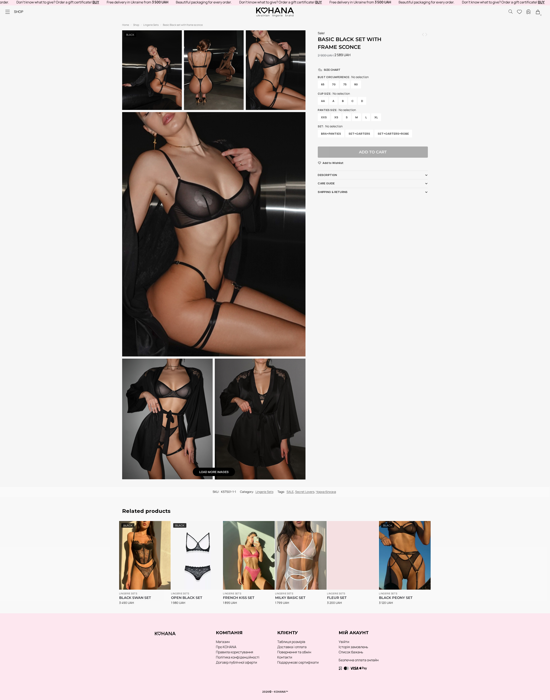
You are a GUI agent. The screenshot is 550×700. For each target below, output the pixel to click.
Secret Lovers (304, 492)
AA (323, 101)
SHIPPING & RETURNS (332, 192)
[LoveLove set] (423, 34)
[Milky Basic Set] (301, 555)
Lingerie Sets (151, 25)
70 (334, 84)
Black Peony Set (396, 598)
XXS (324, 117)
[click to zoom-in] (214, 234)
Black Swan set (135, 598)
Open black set (186, 598)
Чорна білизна (326, 492)
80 (356, 84)
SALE (290, 492)
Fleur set (337, 598)
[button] (333, 163)
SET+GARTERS (359, 134)
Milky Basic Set (290, 598)
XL (376, 117)
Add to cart (373, 152)
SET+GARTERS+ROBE (393, 134)
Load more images (214, 472)
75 (345, 84)
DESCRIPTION (327, 175)
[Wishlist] (161, 526)
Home (125, 25)
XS (336, 117)
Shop (136, 25)
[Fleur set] (353, 555)
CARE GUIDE (326, 183)
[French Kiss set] (248, 555)
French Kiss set (238, 598)
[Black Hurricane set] (426, 34)
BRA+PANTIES (331, 134)
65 (322, 84)
